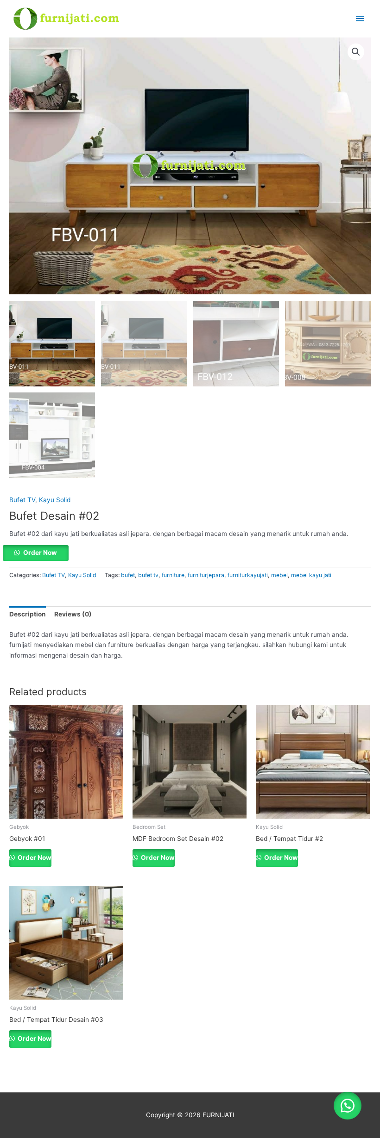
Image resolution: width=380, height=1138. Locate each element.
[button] (356, 52)
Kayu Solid (54, 500)
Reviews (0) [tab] (73, 614)
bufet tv (148, 575)
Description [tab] (27, 614)
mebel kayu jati (311, 575)
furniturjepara (206, 575)
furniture (173, 575)
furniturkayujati (248, 575)
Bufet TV (22, 500)
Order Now (40, 552)
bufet (128, 575)
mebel (279, 575)
